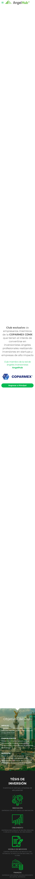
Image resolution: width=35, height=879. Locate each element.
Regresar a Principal (17, 385)
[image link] (17, 2)
